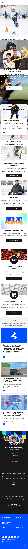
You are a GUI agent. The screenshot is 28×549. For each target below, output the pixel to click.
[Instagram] (3, 537)
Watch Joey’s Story (14, 88)
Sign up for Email (5, 523)
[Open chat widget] (25, 546)
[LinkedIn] (15, 537)
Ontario (3, 539)
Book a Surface (14, 175)
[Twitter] (9, 537)
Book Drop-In (14, 208)
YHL (17, 531)
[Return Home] (2, 2)
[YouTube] (18, 537)
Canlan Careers (5, 520)
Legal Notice (4, 531)
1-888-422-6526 (19, 521)
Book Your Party (14, 240)
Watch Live (4, 524)
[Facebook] (6, 537)
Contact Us (18, 520)
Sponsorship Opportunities (7, 522)
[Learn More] (14, 278)
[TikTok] (12, 537)
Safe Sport (4, 521)
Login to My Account (11, 539)
